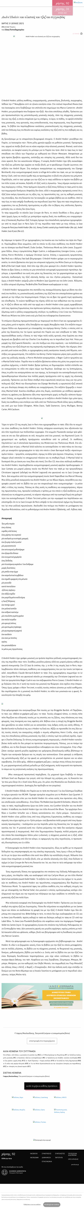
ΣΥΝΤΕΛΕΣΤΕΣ (60, 1153)
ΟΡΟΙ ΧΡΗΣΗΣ (73, 1159)
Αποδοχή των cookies (51, 1204)
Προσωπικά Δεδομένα (72, 1154)
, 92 (8, 1154)
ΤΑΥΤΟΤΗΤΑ (59, 1157)
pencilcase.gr (75, 1164)
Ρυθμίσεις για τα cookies (32, 1204)
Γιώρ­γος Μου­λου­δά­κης (26, 1076)
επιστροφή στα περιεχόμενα (42, 1041)
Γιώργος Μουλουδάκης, (42, 1033)
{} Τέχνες (8, 27)
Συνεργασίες (46, 1153)
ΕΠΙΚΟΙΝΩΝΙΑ (47, 1161)
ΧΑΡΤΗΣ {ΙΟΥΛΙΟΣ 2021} (13, 23)
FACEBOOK (33, 1153)
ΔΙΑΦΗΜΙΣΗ (46, 1157)
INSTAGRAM (34, 1157)
